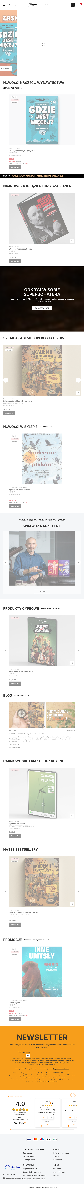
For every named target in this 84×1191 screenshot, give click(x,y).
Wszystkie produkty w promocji (35, 940)
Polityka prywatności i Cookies (34, 1175)
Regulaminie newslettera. (61, 1069)
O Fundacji (57, 1169)
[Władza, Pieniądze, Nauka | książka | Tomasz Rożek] (42, 218)
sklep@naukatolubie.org (14, 1178)
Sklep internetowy (41, 1188)
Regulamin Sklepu (30, 1169)
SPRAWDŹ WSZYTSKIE (11, 88)
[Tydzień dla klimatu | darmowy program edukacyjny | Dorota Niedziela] (42, 793)
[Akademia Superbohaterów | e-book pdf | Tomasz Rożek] (42, 640)
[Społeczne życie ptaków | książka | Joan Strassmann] (42, 459)
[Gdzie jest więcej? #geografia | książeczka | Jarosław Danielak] (42, 119)
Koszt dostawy (28, 1156)
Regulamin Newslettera (32, 1172)
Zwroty (56, 1156)
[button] (4, 5)
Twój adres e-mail (24, 1052)
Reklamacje (57, 1160)
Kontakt (56, 1175)
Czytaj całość (14, 744)
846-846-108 (10, 1175)
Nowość (12, 730)
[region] (42, 176)
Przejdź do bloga (20, 695)
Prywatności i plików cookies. (49, 1081)
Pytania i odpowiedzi (61, 1153)
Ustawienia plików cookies (33, 1179)
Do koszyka (15, 167)
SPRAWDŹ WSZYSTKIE (48, 427)
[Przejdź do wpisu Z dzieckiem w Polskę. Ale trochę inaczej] (42, 715)
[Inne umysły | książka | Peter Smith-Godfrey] (42, 972)
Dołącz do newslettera (28, 1055)
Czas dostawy (28, 1153)
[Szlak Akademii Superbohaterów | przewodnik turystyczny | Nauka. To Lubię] (42, 370)
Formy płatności (29, 1160)
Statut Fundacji (59, 1172)
